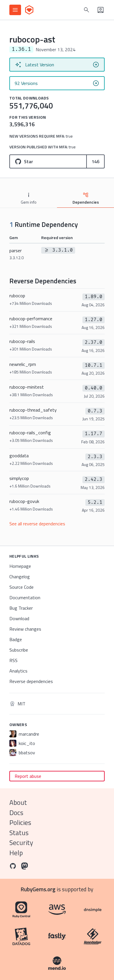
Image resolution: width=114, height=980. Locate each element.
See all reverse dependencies (37, 523)
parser (16, 254)
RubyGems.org (38, 889)
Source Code (21, 587)
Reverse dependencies (31, 681)
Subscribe (18, 649)
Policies (20, 822)
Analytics (18, 670)
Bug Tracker (21, 607)
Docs (16, 813)
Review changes (25, 628)
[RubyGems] (29, 10)
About (18, 802)
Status (19, 833)
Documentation (24, 597)
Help (16, 853)
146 (95, 161)
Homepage (20, 566)
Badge (15, 639)
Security (21, 842)
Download (19, 618)
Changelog (19, 576)
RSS (13, 660)
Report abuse (28, 776)
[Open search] (86, 10)
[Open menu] (15, 10)
